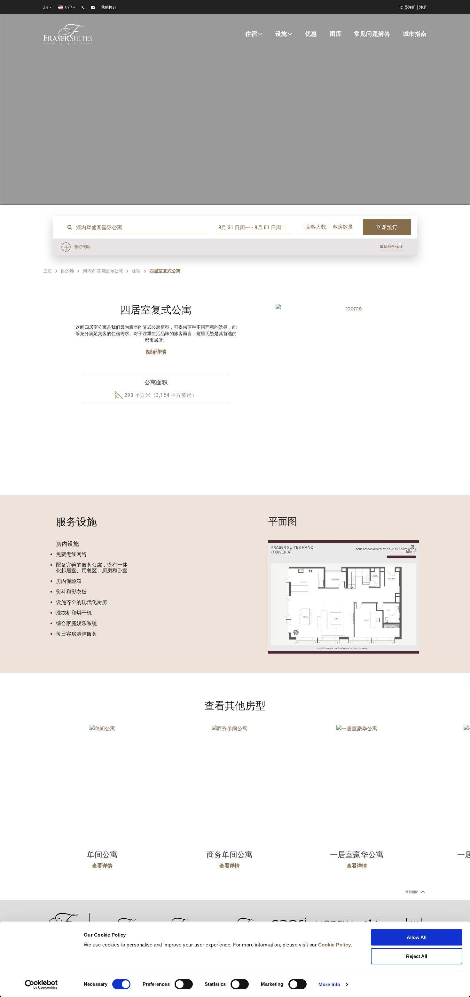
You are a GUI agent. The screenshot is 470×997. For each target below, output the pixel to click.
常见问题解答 (372, 34)
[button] (334, 460)
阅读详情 (156, 352)
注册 (423, 7)
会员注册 (408, 7)
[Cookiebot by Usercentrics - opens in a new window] (41, 984)
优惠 (311, 34)
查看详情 (102, 866)
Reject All (416, 956)
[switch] (184, 984)
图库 (336, 34)
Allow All (417, 937)
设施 (281, 34)
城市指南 (415, 34)
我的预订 (108, 7)
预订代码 (82, 247)
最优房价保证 (391, 246)
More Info (329, 984)
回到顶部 (412, 892)
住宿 (251, 34)
